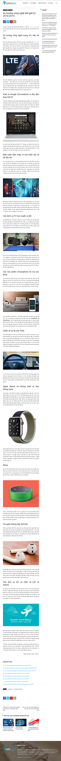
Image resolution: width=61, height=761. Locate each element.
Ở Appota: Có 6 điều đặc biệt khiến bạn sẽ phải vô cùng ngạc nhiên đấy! (11, 709)
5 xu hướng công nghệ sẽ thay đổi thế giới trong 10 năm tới (20, 670)
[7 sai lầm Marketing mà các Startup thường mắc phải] (33, 722)
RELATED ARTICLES (10, 716)
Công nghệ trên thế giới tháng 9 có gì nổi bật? (16, 678)
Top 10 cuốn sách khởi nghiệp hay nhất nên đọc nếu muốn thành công (30, 709)
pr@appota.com (27, 757)
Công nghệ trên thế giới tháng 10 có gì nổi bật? (17, 676)
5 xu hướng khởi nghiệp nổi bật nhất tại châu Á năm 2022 (49, 51)
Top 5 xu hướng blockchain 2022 (49, 39)
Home (4, 8)
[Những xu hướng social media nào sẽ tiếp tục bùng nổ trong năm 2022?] (8, 722)
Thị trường (33, 3)
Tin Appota (25, 3)
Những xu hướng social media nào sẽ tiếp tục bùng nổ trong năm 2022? (8, 729)
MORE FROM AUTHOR (22, 716)
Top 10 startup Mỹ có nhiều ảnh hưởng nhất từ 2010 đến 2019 (20, 668)
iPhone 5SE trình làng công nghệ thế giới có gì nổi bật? (19, 684)
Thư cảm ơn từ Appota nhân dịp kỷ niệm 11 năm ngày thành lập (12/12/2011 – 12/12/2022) (49, 24)
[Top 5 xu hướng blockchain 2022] (20, 722)
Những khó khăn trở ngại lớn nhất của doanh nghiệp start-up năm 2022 (49, 47)
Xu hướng (15, 8)
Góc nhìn (50, 3)
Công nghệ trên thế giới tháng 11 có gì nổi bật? (17, 673)
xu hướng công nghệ (34, 26)
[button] (56, 3)
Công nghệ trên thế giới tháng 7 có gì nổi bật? (16, 681)
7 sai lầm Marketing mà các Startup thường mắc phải (33, 729)
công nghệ (36, 42)
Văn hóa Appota (42, 3)
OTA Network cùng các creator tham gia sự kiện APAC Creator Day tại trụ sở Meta (49, 29)
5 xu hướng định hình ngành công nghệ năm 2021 (17, 665)
